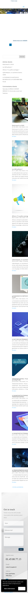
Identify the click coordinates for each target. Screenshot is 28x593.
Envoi (21, 549)
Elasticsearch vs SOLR (8, 64)
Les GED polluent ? (7, 67)
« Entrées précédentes (17, 487)
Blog (21, 261)
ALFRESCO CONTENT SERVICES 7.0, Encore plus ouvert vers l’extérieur (12, 91)
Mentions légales (8, 592)
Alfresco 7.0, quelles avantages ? (11, 70)
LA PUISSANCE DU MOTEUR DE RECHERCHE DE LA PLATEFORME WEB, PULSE (12, 79)
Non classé (22, 127)
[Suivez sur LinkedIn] (10, 45)
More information (9, 588)
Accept (22, 588)
